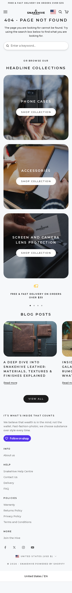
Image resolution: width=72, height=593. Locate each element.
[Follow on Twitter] (14, 547)
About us (9, 455)
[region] (36, 291)
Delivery (8, 482)
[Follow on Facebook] (5, 547)
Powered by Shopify (50, 564)
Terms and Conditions (17, 522)
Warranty (9, 504)
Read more (10, 382)
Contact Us (10, 477)
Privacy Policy (12, 516)
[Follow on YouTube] (32, 547)
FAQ (6, 488)
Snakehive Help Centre (18, 471)
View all (36, 398)
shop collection (36, 112)
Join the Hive (11, 538)
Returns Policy (12, 510)
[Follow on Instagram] (23, 547)
